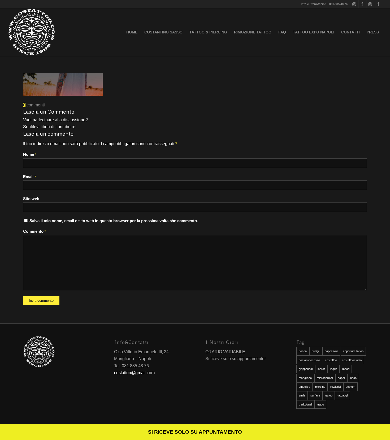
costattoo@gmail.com (134, 372)
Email (29, 177)
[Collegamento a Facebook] (362, 4)
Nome (29, 154)
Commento (34, 231)
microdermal (325, 377)
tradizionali (305, 404)
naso (353, 377)
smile (302, 395)
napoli (341, 377)
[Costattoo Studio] (31, 32)
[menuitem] (132, 32)
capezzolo (331, 351)
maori (345, 368)
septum (350, 386)
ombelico (304, 386)
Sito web (31, 199)
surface (315, 395)
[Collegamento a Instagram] (354, 4)
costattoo (331, 360)
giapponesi (306, 368)
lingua (333, 368)
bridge (316, 351)
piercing (320, 386)
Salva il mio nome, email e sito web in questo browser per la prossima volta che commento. (113, 221)
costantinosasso (309, 360)
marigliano (305, 377)
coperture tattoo (353, 351)
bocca (303, 351)
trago (320, 404)
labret (321, 368)
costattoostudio (352, 360)
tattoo (328, 395)
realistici (335, 386)
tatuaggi (342, 395)
